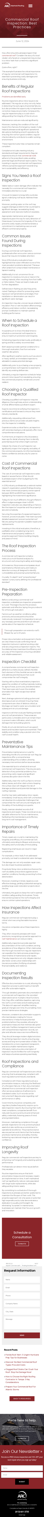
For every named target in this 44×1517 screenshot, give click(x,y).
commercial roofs (29, 156)
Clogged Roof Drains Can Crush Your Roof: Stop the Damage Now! (22, 1370)
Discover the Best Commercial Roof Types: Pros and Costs (21, 1363)
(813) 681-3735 (22, 1511)
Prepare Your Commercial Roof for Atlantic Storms (21, 1388)
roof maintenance (9, 939)
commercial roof (8, 56)
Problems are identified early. (14, 97)
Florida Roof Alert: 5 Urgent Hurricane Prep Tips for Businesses (22, 1356)
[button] (30, 6)
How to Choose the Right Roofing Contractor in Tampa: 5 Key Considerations (20, 1379)
